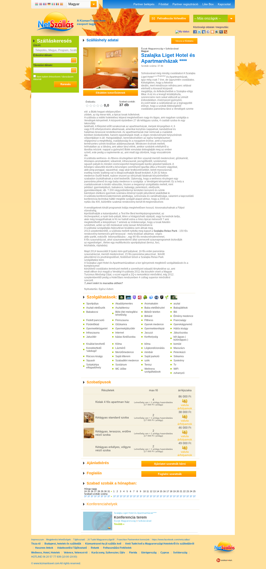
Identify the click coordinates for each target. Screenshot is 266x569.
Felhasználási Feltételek (117, 547)
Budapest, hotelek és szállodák (62, 543)
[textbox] (55, 50)
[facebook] (195, 31)
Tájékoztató (79, 539)
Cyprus (164, 552)
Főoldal (163, 4)
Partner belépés (143, 4)
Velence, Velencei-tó (75, 552)
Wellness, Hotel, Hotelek (45, 552)
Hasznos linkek (44, 547)
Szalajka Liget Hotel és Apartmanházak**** (135, 513)
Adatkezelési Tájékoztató (72, 547)
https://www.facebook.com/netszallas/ (171, 539)
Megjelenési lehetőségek (58, 539)
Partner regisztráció (185, 4)
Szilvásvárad (172, 48)
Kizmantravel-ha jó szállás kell (103, 543)
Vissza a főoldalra (184, 41)
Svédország (180, 552)
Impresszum (37, 539)
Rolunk (95, 547)
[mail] (203, 31)
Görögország (148, 552)
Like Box (208, 4)
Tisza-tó (36, 543)
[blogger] (212, 31)
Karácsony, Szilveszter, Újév (108, 552)
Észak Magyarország (152, 48)
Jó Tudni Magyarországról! (101, 539)
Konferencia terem (130, 517)
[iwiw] (208, 31)
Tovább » (119, 524)
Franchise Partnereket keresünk (133, 539)
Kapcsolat (224, 4)
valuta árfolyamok (184, 406)
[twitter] (199, 31)
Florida (133, 552)
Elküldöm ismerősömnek (110, 92)
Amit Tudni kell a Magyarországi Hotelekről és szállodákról (159, 543)
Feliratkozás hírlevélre (171, 18)
